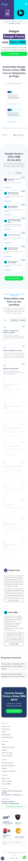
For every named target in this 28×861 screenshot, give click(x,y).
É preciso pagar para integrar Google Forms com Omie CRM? (12, 675)
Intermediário (14, 320)
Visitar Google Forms (13, 600)
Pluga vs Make (6, 784)
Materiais (5, 750)
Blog (3, 744)
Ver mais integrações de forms (14, 595)
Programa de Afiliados (9, 771)
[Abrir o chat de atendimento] (2, 858)
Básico (5, 320)
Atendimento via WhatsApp (15, 806)
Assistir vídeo (7, 395)
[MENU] (26, 5)
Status (14, 855)
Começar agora (14, 53)
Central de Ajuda (7, 753)
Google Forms (14, 21)
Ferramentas (7, 21)
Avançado (22, 320)
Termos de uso (22, 852)
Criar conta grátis (13, 711)
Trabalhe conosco (7, 763)
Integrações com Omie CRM (14, 634)
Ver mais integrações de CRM (14, 639)
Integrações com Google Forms (14, 590)
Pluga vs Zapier (7, 781)
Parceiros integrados (8, 765)
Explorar (6, 417)
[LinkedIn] (16, 858)
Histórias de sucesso (8, 747)
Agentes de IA (6, 734)
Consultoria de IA (7, 737)
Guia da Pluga (6, 755)
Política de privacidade (12, 852)
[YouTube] (11, 858)
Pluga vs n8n (6, 778)
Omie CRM (21, 21)
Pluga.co (4, 5)
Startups (4, 768)
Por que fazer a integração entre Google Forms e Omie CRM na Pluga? (12, 666)
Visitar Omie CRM (13, 644)
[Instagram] (14, 858)
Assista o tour (6, 726)
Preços (4, 732)
